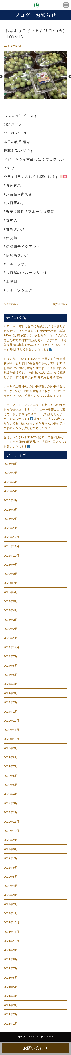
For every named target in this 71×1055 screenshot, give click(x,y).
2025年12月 (11, 537)
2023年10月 (11, 738)
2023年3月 (11, 803)
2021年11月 (11, 931)
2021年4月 (11, 995)
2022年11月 (11, 821)
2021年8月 (11, 959)
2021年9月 (11, 950)
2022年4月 (11, 885)
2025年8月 (11, 573)
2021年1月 (11, 1023)
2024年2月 (11, 702)
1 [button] (24, 97)
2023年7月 (11, 766)
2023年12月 (11, 720)
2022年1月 (11, 913)
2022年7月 (11, 858)
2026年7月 (11, 472)
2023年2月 (11, 812)
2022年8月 (11, 849)
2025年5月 (11, 601)
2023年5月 (11, 784)
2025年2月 (11, 628)
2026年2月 (11, 518)
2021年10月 (11, 941)
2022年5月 (11, 876)
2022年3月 (11, 895)
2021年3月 (11, 1005)
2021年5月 (11, 986)
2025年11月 (11, 546)
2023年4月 (11, 794)
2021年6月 (11, 977)
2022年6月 (11, 867)
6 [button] (43, 97)
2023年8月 (11, 757)
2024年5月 (11, 674)
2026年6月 (11, 482)
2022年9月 (11, 839)
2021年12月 (11, 922)
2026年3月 (11, 509)
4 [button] (35, 97)
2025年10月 (11, 555)
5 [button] (39, 97)
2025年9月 (11, 564)
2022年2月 (11, 904)
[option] (35, 76)
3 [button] (32, 97)
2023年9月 (11, 748)
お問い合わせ (35, 1048)
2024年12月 (11, 647)
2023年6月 (11, 775)
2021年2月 (11, 1014)
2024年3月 (11, 693)
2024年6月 (11, 665)
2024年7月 (11, 656)
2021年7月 (11, 968)
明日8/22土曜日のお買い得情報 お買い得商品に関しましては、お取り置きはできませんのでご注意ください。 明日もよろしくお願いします (35, 391)
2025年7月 (11, 582)
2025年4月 (11, 610)
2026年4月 (11, 500)
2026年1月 (11, 527)
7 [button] (46, 97)
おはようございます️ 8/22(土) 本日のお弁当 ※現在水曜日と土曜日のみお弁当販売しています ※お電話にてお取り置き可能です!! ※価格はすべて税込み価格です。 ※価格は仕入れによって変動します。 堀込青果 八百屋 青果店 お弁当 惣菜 (35, 368)
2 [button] (28, 97)
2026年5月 (11, 491)
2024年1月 (11, 711)
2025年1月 (11, 638)
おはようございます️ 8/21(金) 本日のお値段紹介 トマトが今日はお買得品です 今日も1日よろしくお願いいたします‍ (35, 441)
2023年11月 (11, 729)
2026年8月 (11, 463)
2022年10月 (11, 830)
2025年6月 (11, 592)
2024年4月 (11, 683)
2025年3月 (11, 619)
